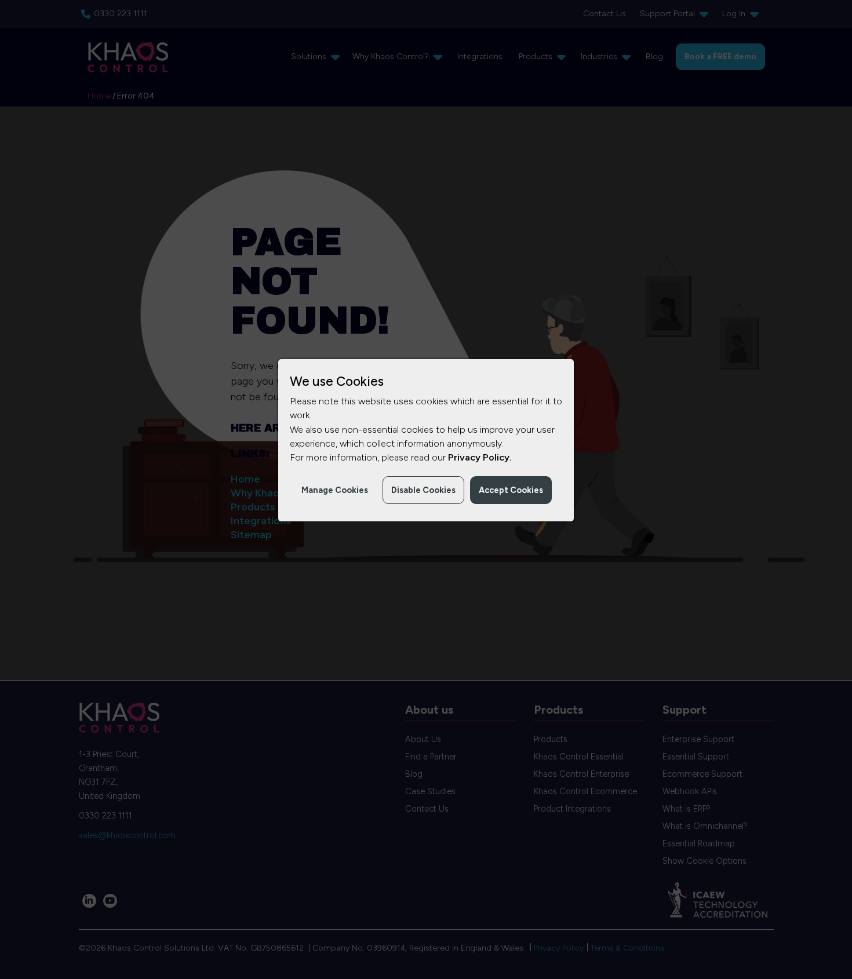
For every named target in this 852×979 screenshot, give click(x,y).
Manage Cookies (334, 490)
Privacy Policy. (480, 457)
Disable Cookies (423, 490)
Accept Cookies (511, 490)
